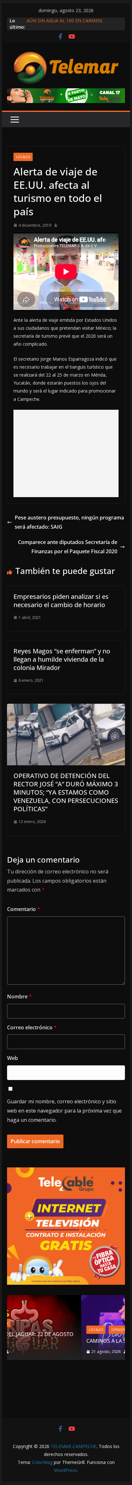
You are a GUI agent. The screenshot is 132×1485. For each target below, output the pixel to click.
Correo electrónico (32, 1027)
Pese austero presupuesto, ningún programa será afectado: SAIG (69, 522)
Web (12, 1058)
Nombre (19, 996)
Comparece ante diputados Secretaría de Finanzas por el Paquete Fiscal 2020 (67, 547)
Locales (23, 157)
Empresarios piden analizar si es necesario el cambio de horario (61, 600)
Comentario (23, 909)
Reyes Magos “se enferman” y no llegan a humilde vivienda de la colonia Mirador (61, 659)
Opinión (57, 1329)
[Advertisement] (66, 453)
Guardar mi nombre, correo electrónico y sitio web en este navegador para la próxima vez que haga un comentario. (64, 1110)
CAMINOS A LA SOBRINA (54, 1340)
